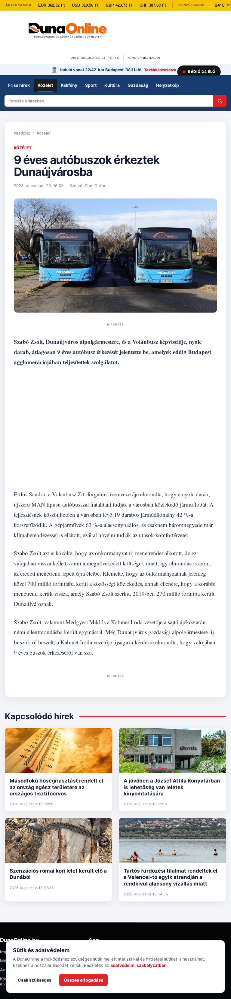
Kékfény (69, 85)
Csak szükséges (34, 979)
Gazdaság (138, 85)
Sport (91, 85)
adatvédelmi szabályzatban (138, 965)
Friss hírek (19, 85)
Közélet (45, 85)
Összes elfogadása (83, 979)
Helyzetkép (167, 85)
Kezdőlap (22, 133)
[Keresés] (219, 101)
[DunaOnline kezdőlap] (67, 31)
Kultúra (112, 85)
